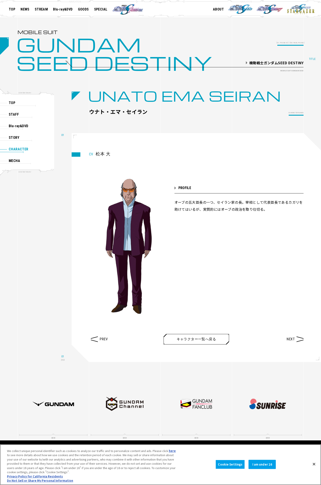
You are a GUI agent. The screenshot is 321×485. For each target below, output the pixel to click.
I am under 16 (262, 464)
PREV (104, 339)
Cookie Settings (230, 464)
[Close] (314, 464)
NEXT (290, 339)
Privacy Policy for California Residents (35, 476)
